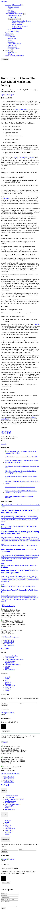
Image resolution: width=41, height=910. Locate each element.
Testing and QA (17, 28)
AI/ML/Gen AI (13, 17)
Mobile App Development (20, 26)
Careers (10, 10)
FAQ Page (8, 689)
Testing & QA (9, 666)
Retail (10, 40)
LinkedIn (36, 324)
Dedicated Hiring (13, 31)
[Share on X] (3, 433)
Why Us (10, 8)
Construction (12, 38)
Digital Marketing (17, 24)
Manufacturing (12, 45)
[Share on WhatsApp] (8, 433)
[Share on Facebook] (1, 433)
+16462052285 (8, 643)
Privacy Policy (9, 687)
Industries (8, 35)
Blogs (10, 54)
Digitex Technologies (7, 95)
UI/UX (10, 29)
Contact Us (8, 682)
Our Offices (12, 12)
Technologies (9, 33)
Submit (3, 908)
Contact (14, 56)
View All (3, 444)
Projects (7, 678)
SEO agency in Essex (22, 109)
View (2, 524)
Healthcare (11, 36)
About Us (13, 5)
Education (11, 42)
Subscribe (4, 705)
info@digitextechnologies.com (10, 637)
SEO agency (6, 198)
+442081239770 (9, 640)
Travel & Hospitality (14, 43)
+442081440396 (9, 642)
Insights (7, 50)
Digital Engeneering (14, 19)
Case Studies (12, 52)
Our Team (8, 684)
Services (14, 14)
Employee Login (10, 685)
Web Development (17, 23)
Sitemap (7, 690)
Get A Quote (5, 59)
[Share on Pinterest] (5, 433)
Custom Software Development (21, 21)
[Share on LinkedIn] (6, 433)
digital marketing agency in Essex (24, 157)
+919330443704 (9, 645)
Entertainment (12, 47)
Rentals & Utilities (13, 48)
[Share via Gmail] (9, 433)
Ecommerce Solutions (15, 15)
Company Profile (13, 7)
